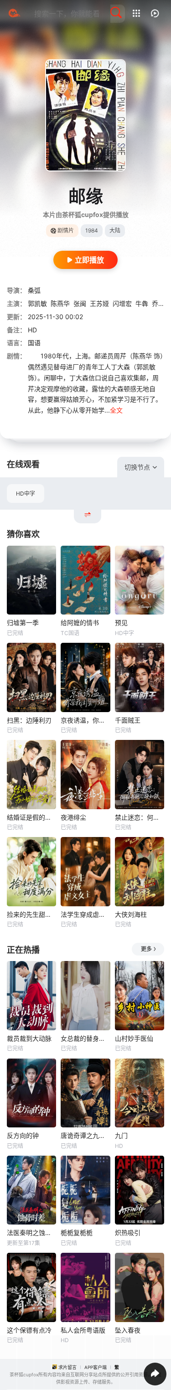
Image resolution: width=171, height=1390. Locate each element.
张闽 (79, 303)
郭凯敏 (37, 303)
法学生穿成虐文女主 (85, 914)
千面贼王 (127, 720)
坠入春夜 (127, 1330)
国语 (34, 342)
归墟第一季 (23, 622)
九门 (121, 1135)
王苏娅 (99, 303)
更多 (146, 949)
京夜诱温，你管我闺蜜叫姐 (85, 720)
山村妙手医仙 (134, 1038)
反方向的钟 (23, 1135)
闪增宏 (122, 303)
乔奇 (158, 303)
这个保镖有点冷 (29, 1330)
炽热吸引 (127, 1232)
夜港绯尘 (73, 817)
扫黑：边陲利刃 (29, 720)
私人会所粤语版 (83, 1330)
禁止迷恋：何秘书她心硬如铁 (139, 817)
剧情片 (65, 230)
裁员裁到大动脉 (29, 1038)
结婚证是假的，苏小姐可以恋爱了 (31, 817)
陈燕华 (60, 303)
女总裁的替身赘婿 (85, 1038)
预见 (121, 622)
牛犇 (141, 303)
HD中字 (25, 493)
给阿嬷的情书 (80, 622)
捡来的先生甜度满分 (31, 914)
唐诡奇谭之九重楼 (85, 1135)
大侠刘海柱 (131, 914)
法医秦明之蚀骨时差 (31, 1232)
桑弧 (34, 290)
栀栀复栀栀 (77, 1232)
